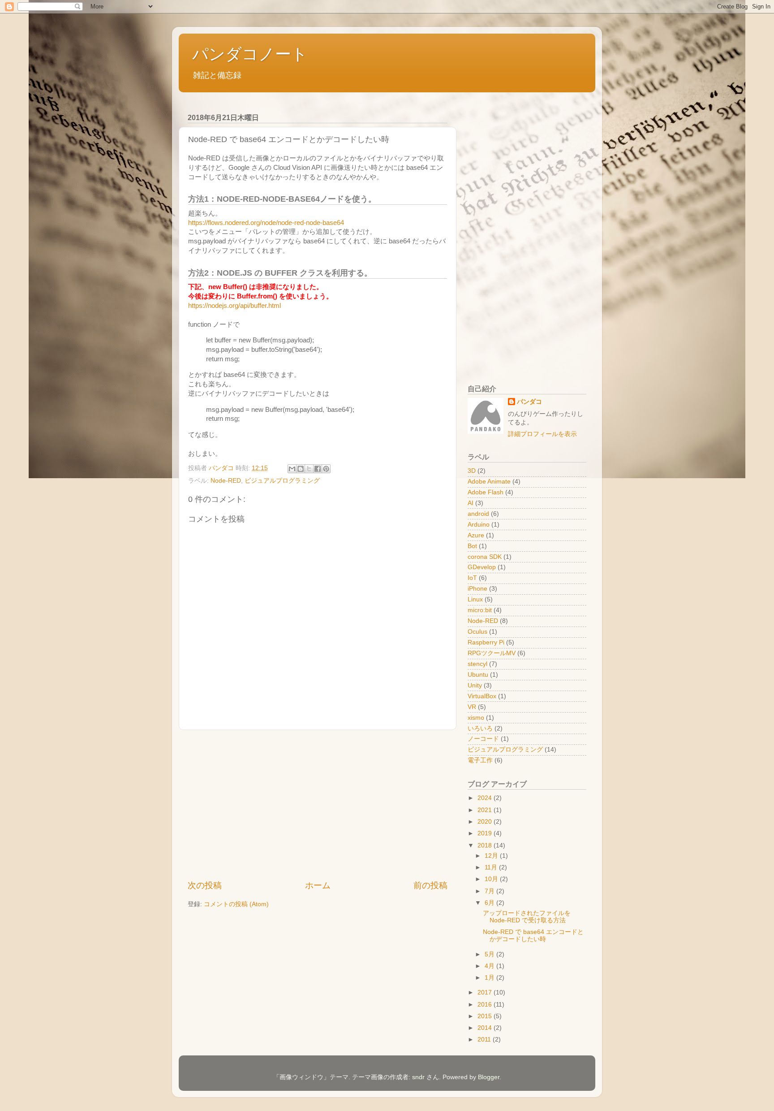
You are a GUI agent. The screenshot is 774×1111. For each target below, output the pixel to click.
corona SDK (485, 556)
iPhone (477, 588)
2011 (485, 1039)
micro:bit (480, 610)
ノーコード (483, 738)
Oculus (477, 631)
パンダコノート (250, 54)
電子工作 (480, 760)
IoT (472, 578)
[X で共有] (309, 468)
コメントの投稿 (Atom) (236, 904)
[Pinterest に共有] (326, 468)
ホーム (318, 885)
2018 (485, 845)
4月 (490, 966)
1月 (490, 977)
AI (470, 503)
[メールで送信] (292, 468)
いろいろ (480, 728)
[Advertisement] (317, 805)
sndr (418, 1077)
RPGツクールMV (492, 653)
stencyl (477, 664)
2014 (485, 1028)
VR (472, 707)
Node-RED (226, 480)
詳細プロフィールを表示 (542, 434)
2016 (485, 1004)
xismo (476, 717)
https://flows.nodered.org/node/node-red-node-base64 (266, 222)
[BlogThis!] (300, 468)
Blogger (488, 1077)
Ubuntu (478, 674)
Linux (475, 599)
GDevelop (482, 567)
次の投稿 (205, 885)
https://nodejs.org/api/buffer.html (234, 305)
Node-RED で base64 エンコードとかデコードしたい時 (533, 935)
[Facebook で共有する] (317, 468)
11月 (492, 867)
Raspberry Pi (486, 642)
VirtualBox (482, 696)
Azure (476, 535)
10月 (492, 879)
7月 (490, 891)
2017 (485, 992)
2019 (485, 833)
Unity (475, 685)
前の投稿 (430, 885)
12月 (492, 855)
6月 (490, 902)
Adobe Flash (485, 492)
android (478, 513)
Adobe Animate (489, 481)
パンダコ (529, 401)
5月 (490, 954)
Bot (472, 546)
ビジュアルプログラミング (282, 480)
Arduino (479, 524)
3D (472, 470)
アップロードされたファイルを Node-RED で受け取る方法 (527, 917)
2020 (485, 821)
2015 (485, 1016)
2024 (485, 798)
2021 (485, 810)
